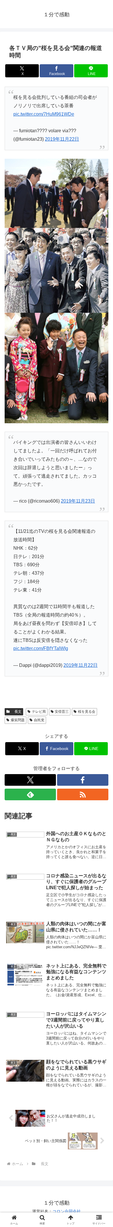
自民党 (39, 720)
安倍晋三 (62, 712)
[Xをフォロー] (30, 780)
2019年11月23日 (78, 501)
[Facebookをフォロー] (82, 780)
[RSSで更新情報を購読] (82, 794)
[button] (101, 893)
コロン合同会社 (66, 1211)
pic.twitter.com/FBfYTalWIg (40, 648)
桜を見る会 (86, 712)
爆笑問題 (18, 720)
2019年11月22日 (62, 139)
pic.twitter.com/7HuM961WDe (43, 114)
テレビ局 (39, 712)
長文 (16, 712)
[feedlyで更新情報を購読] (30, 794)
